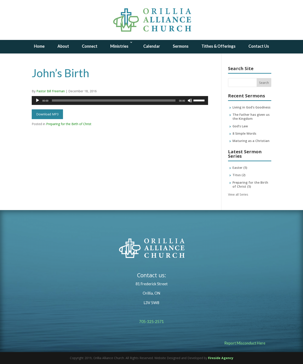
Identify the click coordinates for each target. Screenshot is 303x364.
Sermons (181, 46)
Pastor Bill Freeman (50, 91)
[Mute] (190, 100)
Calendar (151, 46)
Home (39, 46)
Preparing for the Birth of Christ (68, 124)
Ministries (119, 46)
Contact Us (258, 46)
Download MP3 (47, 114)
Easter (239, 167)
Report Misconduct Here (244, 343)
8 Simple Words (244, 133)
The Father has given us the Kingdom (251, 116)
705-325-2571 (151, 321)
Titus (238, 175)
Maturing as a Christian (251, 141)
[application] (120, 100)
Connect (89, 46)
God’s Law (240, 126)
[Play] (37, 100)
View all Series (238, 194)
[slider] (199, 100)
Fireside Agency (220, 358)
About (63, 46)
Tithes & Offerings (218, 46)
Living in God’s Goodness (251, 107)
